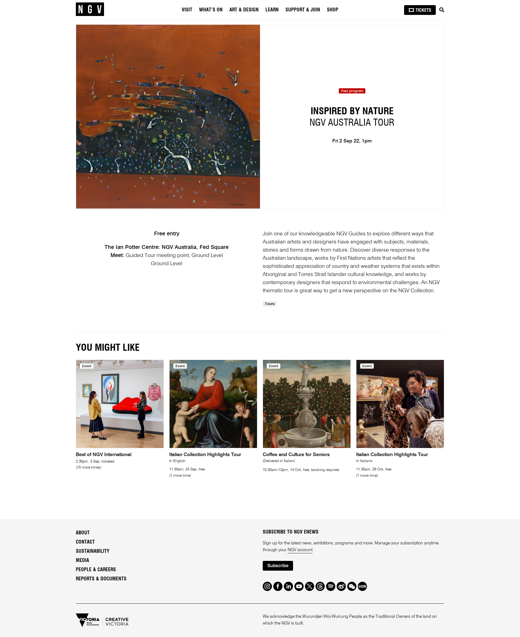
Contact (85, 542)
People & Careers (96, 569)
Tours (270, 304)
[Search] (441, 10)
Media (82, 560)
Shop (332, 10)
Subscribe (277, 566)
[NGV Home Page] (90, 9)
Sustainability (92, 551)
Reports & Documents (101, 579)
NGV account (300, 550)
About (83, 533)
